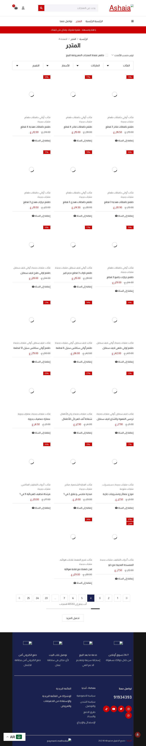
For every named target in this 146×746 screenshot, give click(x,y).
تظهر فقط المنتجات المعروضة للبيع (85, 55)
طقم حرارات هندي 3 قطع (36, 202)
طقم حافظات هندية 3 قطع (119, 202)
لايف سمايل (74, 267)
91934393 (123, 697)
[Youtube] (114, 709)
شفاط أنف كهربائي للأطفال (77, 418)
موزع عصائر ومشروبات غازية (118, 494)
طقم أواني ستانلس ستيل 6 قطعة (74, 347)
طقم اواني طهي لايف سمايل (118, 347)
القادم (19, 598)
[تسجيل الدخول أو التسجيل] (23, 8)
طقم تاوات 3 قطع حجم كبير (77, 272)
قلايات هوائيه (66, 559)
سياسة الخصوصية (86, 695)
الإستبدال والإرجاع (86, 722)
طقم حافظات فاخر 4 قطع (78, 126)
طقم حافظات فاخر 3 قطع (120, 126)
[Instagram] (128, 709)
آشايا (129, 740)
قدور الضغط (80, 559)
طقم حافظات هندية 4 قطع (35, 126)
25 (28, 598)
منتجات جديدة (127, 121)
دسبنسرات (108, 484)
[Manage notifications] (137, 734)
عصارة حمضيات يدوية (39, 418)
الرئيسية (83, 39)
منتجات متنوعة (127, 489)
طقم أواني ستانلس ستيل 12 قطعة (31, 347)
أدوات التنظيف (37, 484)
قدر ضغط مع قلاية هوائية (78, 569)
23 (46, 598)
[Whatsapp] (128, 715)
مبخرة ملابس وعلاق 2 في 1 (78, 494)
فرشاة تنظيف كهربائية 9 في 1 (35, 494)
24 (37, 598)
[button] (124, 140)
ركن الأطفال (66, 414)
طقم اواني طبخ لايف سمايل (35, 272)
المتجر (73, 39)
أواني (125, 117)
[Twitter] (121, 709)
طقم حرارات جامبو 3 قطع (120, 277)
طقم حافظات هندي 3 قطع (77, 202)
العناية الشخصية (78, 484)
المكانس (25, 484)
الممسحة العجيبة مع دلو (121, 564)
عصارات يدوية (24, 414)
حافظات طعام (115, 117)
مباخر (67, 484)
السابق (126, 598)
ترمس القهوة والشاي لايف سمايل (115, 418)
